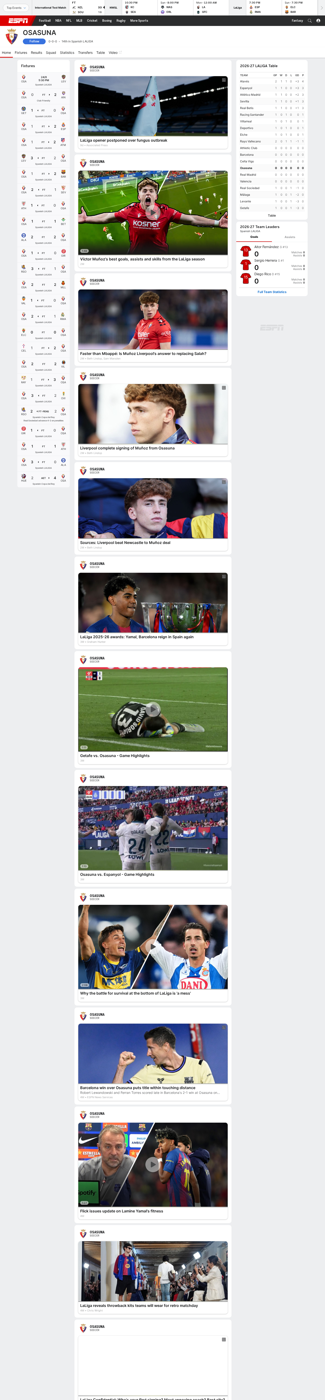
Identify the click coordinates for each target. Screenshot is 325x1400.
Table (272, 215)
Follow (34, 41)
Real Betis (246, 108)
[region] (272, 141)
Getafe (244, 208)
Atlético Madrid (250, 94)
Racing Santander (252, 114)
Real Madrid (248, 174)
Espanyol (246, 88)
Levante (245, 201)
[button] (310, 21)
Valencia (245, 181)
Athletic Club (248, 148)
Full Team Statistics (272, 292)
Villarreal (246, 121)
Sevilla (244, 101)
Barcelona (247, 154)
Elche (243, 134)
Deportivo (246, 128)
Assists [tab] (290, 237)
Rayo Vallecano (250, 141)
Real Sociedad (249, 188)
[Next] (321, 7)
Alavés (244, 81)
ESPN (18, 20)
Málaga (245, 194)
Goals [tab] (254, 237)
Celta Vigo (247, 161)
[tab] (254, 237)
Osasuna (246, 168)
